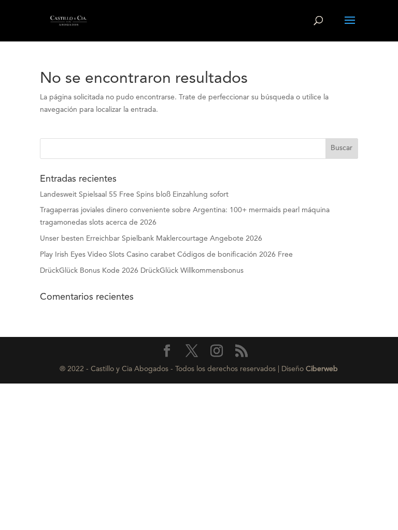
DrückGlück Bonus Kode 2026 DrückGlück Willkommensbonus (142, 270)
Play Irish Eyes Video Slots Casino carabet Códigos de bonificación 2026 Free (166, 254)
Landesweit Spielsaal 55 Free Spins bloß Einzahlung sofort (134, 194)
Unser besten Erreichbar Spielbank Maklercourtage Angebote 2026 (151, 238)
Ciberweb (322, 369)
